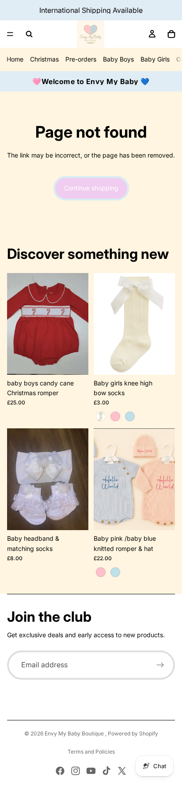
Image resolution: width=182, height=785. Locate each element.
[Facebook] (60, 771)
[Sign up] (160, 665)
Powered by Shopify (133, 733)
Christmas (44, 59)
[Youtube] (91, 771)
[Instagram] (75, 771)
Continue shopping (91, 188)
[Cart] (171, 34)
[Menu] (10, 34)
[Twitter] (122, 771)
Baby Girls (155, 59)
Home (15, 59)
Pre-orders (80, 59)
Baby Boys (118, 59)
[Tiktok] (106, 771)
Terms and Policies (91, 751)
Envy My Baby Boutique (75, 733)
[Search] (29, 34)
